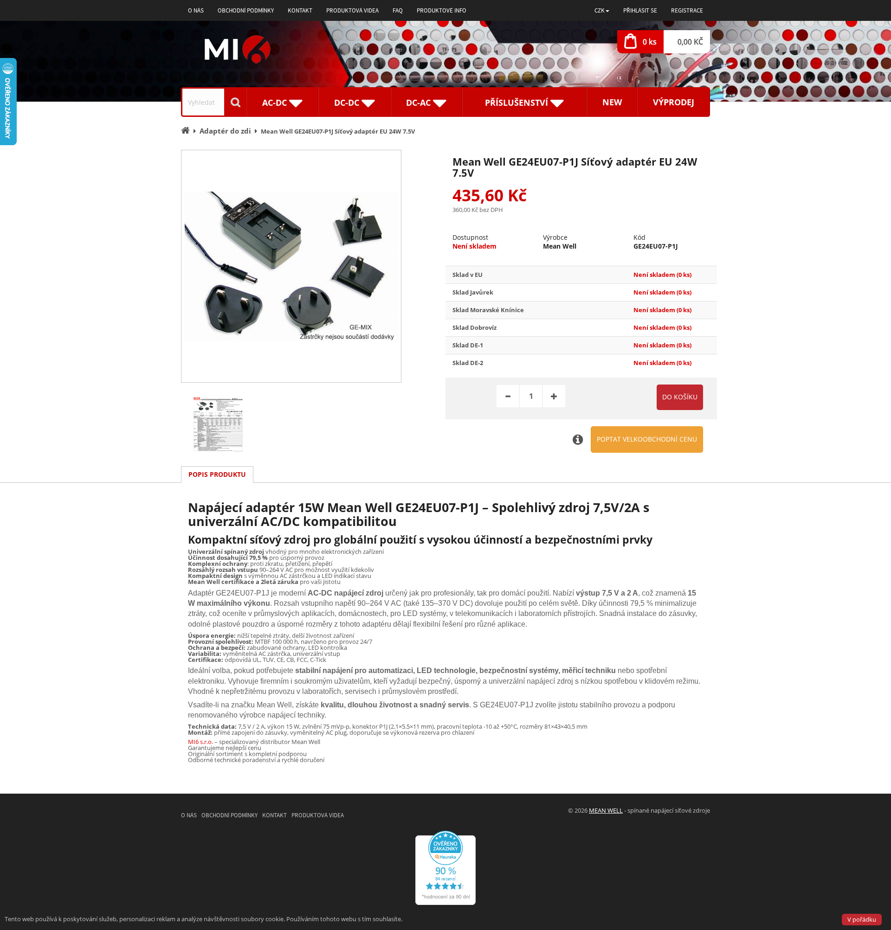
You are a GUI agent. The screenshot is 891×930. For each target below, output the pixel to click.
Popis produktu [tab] (217, 474)
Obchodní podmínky (246, 10)
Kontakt (300, 10)
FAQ (398, 10)
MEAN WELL (606, 810)
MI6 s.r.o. (200, 742)
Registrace (687, 10)
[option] (291, 266)
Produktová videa (352, 10)
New (612, 102)
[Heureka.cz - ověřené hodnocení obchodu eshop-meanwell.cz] (445, 867)
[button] (602, 10)
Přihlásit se (640, 10)
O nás (196, 10)
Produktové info (441, 10)
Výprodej (673, 102)
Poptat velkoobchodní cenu (647, 439)
